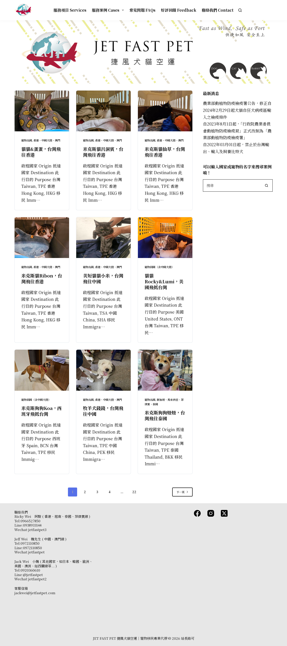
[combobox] (232, 185)
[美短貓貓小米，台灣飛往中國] (103, 237)
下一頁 (180, 492)
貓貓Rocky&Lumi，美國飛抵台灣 (164, 281)
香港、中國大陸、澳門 (46, 140)
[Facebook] (197, 513)
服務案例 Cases (105, 10)
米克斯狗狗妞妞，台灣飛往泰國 (165, 415)
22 (134, 492)
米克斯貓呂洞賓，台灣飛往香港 (103, 152)
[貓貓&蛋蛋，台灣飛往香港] (42, 111)
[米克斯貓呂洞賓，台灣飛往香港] (103, 111)
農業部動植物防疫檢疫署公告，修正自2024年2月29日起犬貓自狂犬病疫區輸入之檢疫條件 (237, 110)
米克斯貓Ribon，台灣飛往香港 (41, 278)
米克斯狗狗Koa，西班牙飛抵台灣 (41, 411)
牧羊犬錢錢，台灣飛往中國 (103, 411)
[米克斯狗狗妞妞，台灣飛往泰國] (165, 370)
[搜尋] (240, 10)
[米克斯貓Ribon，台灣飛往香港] (42, 237)
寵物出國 (26, 140)
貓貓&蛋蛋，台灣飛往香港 (41, 152)
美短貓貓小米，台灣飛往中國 (103, 278)
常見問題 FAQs (142, 10)
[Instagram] (210, 513)
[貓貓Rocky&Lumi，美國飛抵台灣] (165, 237)
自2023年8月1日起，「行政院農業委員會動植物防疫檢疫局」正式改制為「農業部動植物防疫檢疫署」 (237, 130)
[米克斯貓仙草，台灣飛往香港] (165, 111)
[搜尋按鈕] (266, 185)
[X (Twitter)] (224, 513)
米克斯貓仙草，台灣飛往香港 (165, 152)
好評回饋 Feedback (178, 10)
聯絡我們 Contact (217, 10)
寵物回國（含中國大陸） (159, 267)
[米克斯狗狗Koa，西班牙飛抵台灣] (42, 370)
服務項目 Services (70, 10)
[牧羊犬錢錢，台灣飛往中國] (103, 370)
